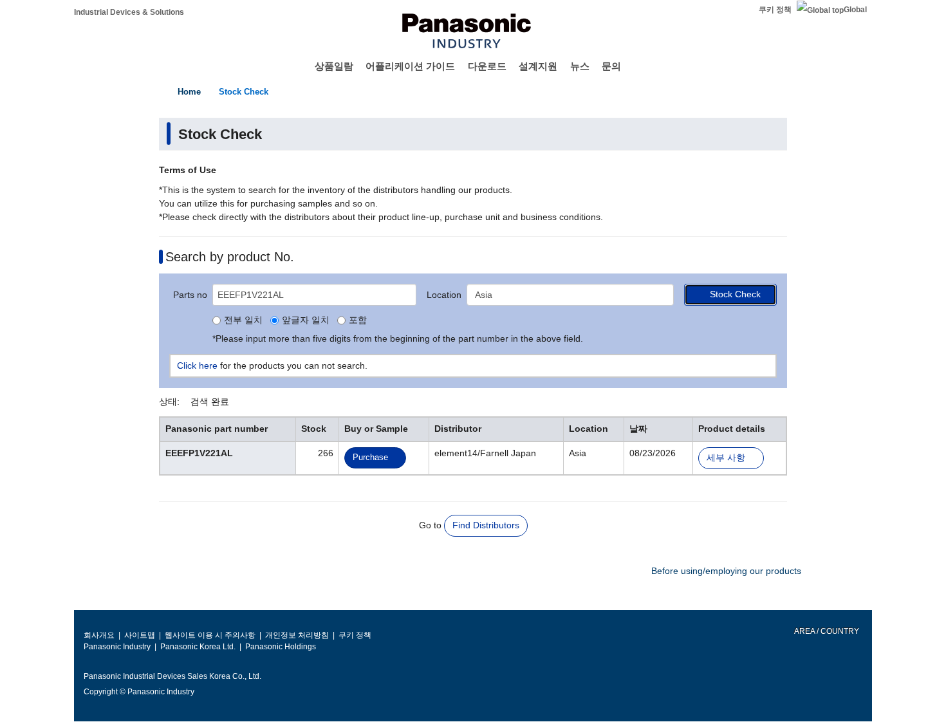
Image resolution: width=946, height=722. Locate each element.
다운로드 (487, 65)
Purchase (370, 457)
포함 (358, 320)
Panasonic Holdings (280, 646)
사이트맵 (139, 635)
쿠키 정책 (775, 9)
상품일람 (334, 65)
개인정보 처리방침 (297, 635)
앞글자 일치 (305, 320)
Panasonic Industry (117, 646)
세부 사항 (726, 458)
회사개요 (99, 635)
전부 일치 (243, 320)
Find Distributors (485, 525)
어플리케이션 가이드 (410, 65)
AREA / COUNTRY (826, 631)
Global (855, 9)
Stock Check (243, 92)
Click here (197, 365)
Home (189, 92)
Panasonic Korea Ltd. (198, 646)
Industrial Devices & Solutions (129, 12)
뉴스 (579, 65)
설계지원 (538, 65)
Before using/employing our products (726, 571)
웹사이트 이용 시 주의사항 (210, 635)
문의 (611, 65)
